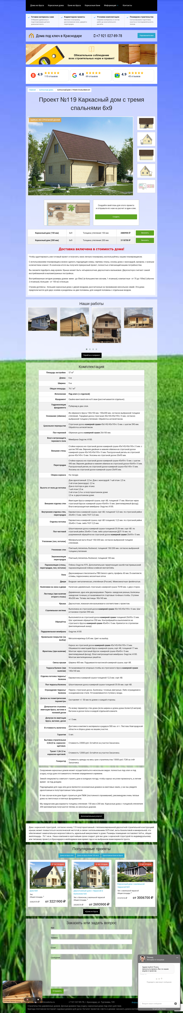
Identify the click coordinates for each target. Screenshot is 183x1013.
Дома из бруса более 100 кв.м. (88, 855)
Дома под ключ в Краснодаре (58, 36)
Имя (52, 928)
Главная (32, 90)
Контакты (127, 5)
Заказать (145, 233)
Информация (110, 5)
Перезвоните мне (146, 35)
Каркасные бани (92, 5)
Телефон (54, 938)
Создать (116, 217)
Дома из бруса (37, 5)
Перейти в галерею (91, 355)
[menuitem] (37, 5)
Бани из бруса (74, 5)
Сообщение (55, 958)
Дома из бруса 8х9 (66, 855)
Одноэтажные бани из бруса (113, 855)
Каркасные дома (56, 5)
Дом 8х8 (34, 891)
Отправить (57, 991)
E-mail (53, 948)
